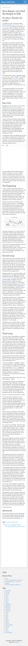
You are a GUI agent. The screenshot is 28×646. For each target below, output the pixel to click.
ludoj (6, 614)
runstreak (7, 609)
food (6, 595)
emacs (7, 612)
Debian (7, 603)
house (6, 628)
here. (21, 518)
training (7, 623)
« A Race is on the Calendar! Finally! (11, 525)
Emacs (7, 631)
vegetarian (8, 604)
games (7, 600)
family (6, 617)
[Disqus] (14, 546)
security (7, 593)
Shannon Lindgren (6, 278)
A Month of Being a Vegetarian (12, 584)
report (9, 522)
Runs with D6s (8, 1)
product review (9, 624)
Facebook (15, 78)
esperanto (7, 610)
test (6, 629)
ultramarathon (14, 522)
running (7, 592)
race (7, 522)
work (6, 618)
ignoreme (7, 606)
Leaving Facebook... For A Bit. (12, 581)
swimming (7, 607)
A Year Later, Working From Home (13, 580)
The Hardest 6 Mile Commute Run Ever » (15, 526)
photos (7, 620)
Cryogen (17, 642)
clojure (7, 597)
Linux (6, 615)
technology (8, 590)
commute (7, 626)
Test (6, 578)
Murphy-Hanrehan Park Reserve (13, 107)
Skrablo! (7, 583)
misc (6, 601)
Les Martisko (20, 263)
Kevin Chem (14, 367)
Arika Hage (21, 284)
